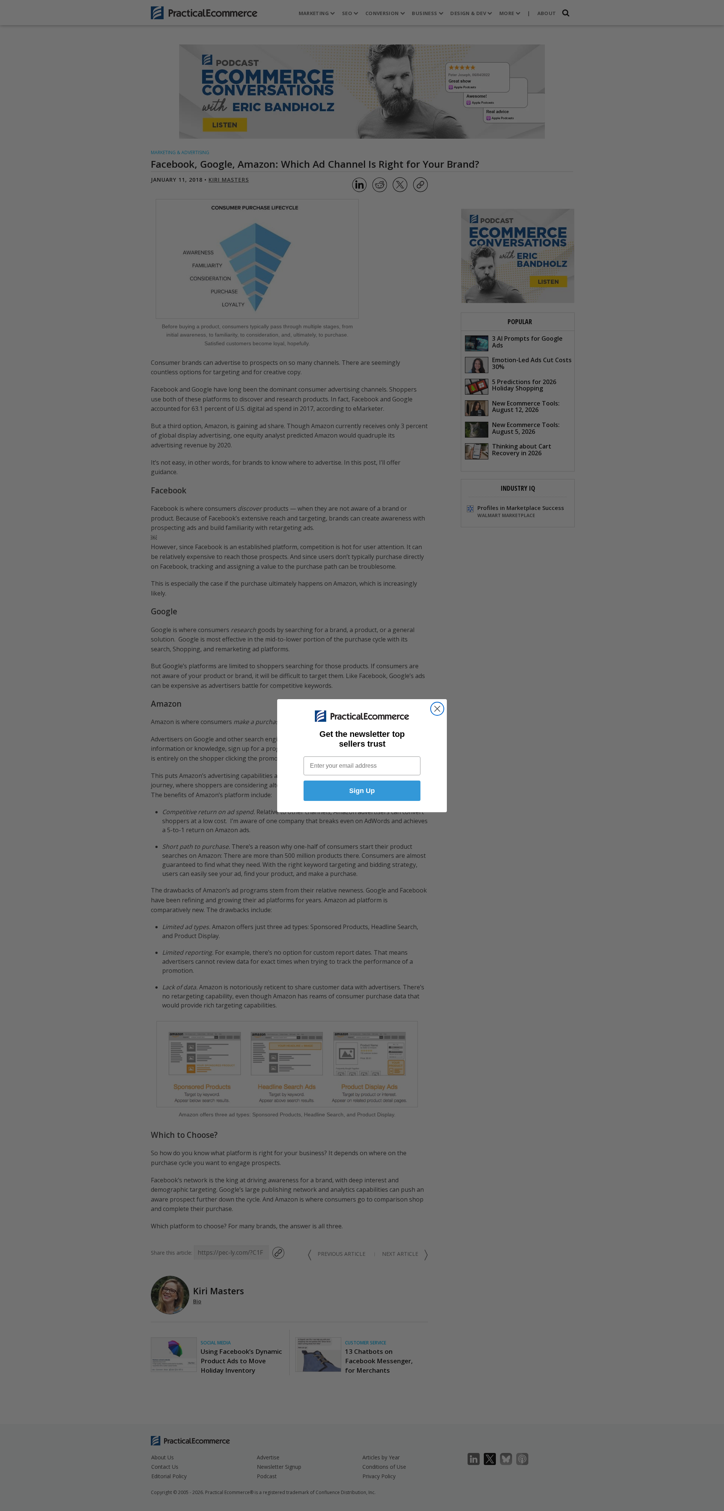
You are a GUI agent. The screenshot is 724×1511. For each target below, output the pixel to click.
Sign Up (362, 791)
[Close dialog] (437, 708)
